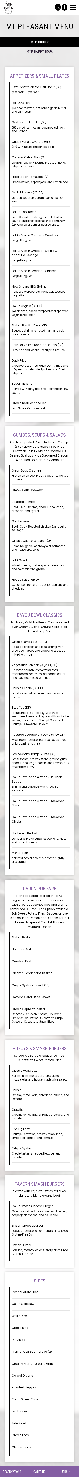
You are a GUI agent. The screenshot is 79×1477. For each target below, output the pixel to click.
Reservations (12, 1471)
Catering (39, 1471)
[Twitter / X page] (58, 7)
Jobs (64, 1471)
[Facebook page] (64, 7)
